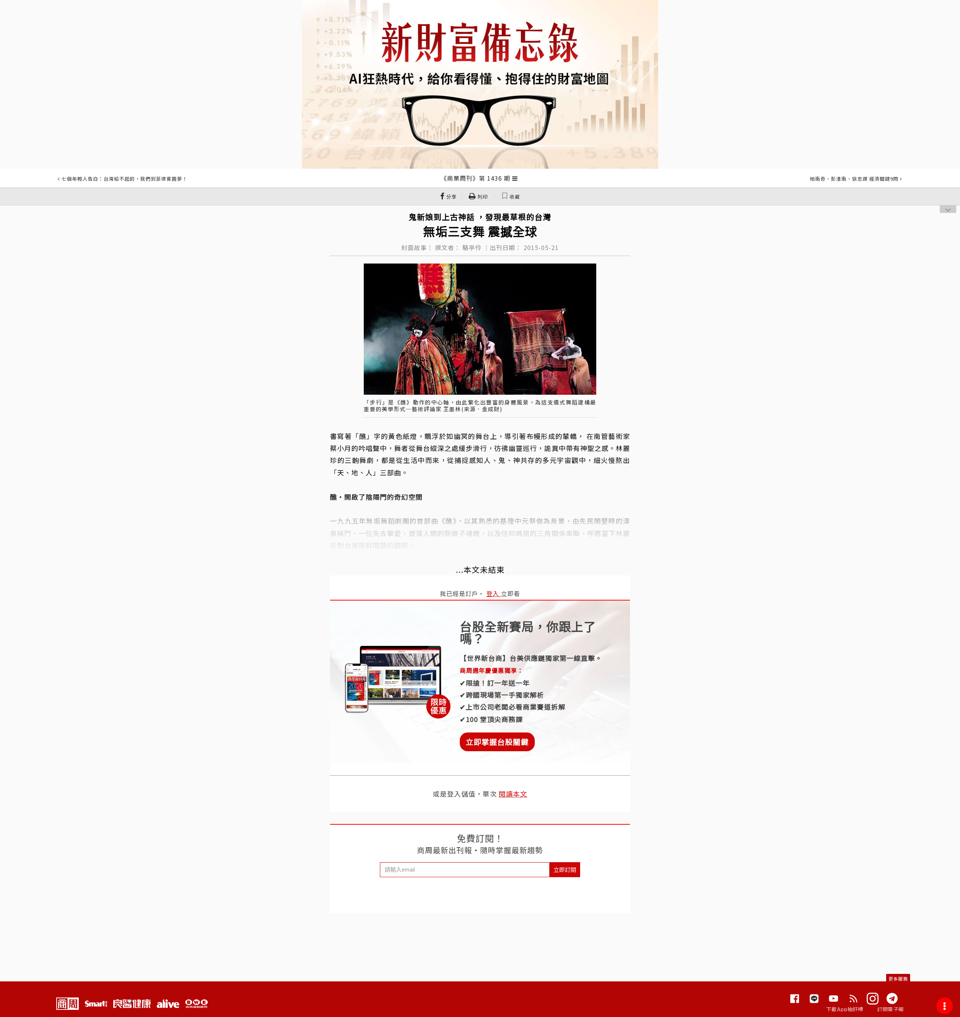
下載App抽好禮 (844, 1009)
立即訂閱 (565, 869)
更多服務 (898, 978)
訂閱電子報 (890, 1009)
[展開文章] (515, 178)
